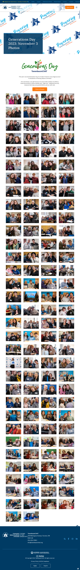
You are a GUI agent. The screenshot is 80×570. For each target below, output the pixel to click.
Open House (69, 7)
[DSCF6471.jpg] (31, 204)
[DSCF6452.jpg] (13, 283)
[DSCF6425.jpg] (13, 310)
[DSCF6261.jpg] (31, 389)
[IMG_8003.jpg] (48, 492)
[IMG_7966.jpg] (31, 492)
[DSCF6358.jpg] (31, 310)
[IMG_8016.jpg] (48, 454)
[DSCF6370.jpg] (31, 283)
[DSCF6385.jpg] (13, 323)
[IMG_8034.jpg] (66, 454)
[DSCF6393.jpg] (13, 257)
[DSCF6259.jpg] (31, 376)
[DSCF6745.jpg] (13, 112)
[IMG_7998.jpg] (48, 504)
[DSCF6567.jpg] (66, 125)
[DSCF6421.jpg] (31, 244)
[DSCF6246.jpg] (48, 389)
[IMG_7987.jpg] (13, 516)
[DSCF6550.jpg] (13, 138)
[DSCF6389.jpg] (48, 310)
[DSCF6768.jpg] (31, 98)
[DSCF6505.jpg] (48, 151)
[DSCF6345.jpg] (66, 362)
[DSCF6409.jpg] (48, 257)
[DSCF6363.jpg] (66, 323)
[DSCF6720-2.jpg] (13, 98)
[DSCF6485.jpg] (31, 191)
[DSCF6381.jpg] (13, 336)
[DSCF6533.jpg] (31, 217)
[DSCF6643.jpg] (66, 138)
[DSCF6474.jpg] (66, 204)
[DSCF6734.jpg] (31, 112)
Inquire (46, 566)
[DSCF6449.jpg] (13, 296)
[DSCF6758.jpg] (48, 98)
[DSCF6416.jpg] (66, 270)
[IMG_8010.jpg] (66, 467)
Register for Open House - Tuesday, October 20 (16, 1)
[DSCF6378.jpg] (48, 283)
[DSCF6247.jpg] (13, 428)
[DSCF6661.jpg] (48, 125)
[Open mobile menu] (76, 7)
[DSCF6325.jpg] (31, 415)
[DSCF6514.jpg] (66, 178)
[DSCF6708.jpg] (66, 98)
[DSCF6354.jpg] (48, 336)
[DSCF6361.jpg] (66, 349)
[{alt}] (14, 535)
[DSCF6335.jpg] (66, 415)
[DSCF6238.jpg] (31, 428)
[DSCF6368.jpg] (48, 296)
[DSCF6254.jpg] (66, 402)
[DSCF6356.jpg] (66, 310)
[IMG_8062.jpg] (31, 442)
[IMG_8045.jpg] (48, 467)
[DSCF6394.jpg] (48, 323)
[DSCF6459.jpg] (66, 230)
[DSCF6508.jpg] (13, 125)
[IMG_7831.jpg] (13, 454)
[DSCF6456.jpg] (48, 270)
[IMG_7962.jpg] (13, 504)
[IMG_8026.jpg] (13, 442)
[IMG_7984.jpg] (48, 479)
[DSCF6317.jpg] (13, 415)
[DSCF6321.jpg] (31, 362)
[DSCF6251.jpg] (66, 428)
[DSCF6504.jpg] (48, 164)
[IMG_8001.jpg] (66, 504)
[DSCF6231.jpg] (48, 402)
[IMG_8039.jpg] (13, 479)
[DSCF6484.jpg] (66, 191)
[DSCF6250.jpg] (31, 402)
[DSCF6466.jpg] (31, 230)
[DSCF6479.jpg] (13, 191)
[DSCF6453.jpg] (31, 296)
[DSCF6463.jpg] (48, 217)
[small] (68, 539)
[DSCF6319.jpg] (48, 362)
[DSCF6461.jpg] (66, 217)
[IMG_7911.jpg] (31, 516)
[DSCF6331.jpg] (13, 402)
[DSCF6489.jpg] (31, 164)
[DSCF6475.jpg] (66, 164)
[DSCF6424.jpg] (66, 244)
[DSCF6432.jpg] (13, 270)
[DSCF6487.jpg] (48, 178)
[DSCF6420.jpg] (66, 283)
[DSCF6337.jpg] (66, 376)
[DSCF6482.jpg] (48, 204)
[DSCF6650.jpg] (48, 138)
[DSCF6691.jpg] (66, 112)
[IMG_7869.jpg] (31, 479)
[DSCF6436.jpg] (13, 230)
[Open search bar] (28, 1)
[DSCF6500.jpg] (13, 164)
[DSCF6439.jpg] (48, 244)
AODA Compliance (44, 561)
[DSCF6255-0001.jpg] (48, 428)
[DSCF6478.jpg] (13, 217)
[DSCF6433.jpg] (31, 257)
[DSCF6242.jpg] (13, 389)
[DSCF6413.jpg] (66, 336)
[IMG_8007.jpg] (48, 442)
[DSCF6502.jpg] (13, 204)
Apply (35, 566)
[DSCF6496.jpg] (13, 178)
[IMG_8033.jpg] (66, 442)
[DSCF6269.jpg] (48, 376)
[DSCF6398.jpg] (48, 349)
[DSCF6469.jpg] (48, 191)
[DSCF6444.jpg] (13, 244)
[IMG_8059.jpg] (13, 467)
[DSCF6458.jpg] (66, 257)
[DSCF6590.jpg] (31, 151)
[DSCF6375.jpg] (66, 296)
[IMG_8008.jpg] (31, 467)
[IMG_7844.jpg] (31, 504)
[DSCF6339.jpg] (13, 349)
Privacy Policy (35, 561)
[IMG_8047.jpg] (31, 454)
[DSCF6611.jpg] (31, 125)
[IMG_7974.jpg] (66, 492)
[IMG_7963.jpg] (66, 479)
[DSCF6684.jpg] (48, 112)
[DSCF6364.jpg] (31, 349)
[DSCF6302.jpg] (13, 362)
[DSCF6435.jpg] (31, 270)
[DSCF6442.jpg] (48, 230)
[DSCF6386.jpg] (31, 336)
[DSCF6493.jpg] (31, 178)
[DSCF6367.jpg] (31, 323)
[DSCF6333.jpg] (48, 415)
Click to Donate (39, 89)
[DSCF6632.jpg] (13, 151)
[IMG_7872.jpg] (13, 492)
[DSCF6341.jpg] (66, 389)
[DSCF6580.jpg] (31, 138)
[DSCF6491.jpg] (66, 151)
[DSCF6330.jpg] (13, 376)
